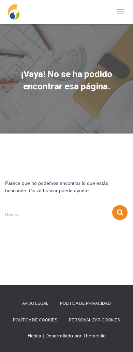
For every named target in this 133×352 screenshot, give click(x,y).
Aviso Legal (35, 303)
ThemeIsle (94, 335)
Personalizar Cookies (94, 320)
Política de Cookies (35, 320)
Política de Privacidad (85, 303)
